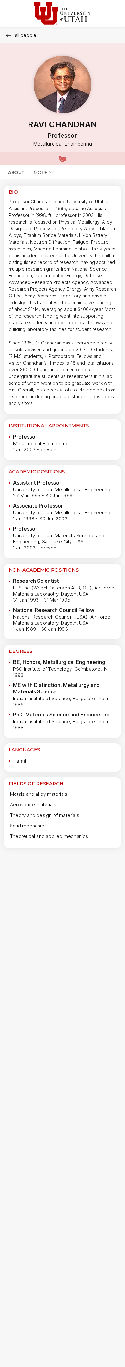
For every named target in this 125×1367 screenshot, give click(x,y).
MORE (41, 172)
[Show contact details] (62, 158)
